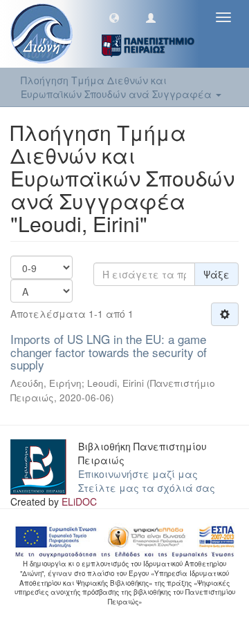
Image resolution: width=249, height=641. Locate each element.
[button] (114, 17)
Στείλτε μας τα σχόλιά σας (146, 488)
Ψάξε (216, 274)
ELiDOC (79, 501)
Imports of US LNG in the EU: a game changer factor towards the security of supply (108, 351)
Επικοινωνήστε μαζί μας (138, 474)
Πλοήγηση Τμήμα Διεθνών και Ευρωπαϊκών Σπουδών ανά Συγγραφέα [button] (117, 87)
